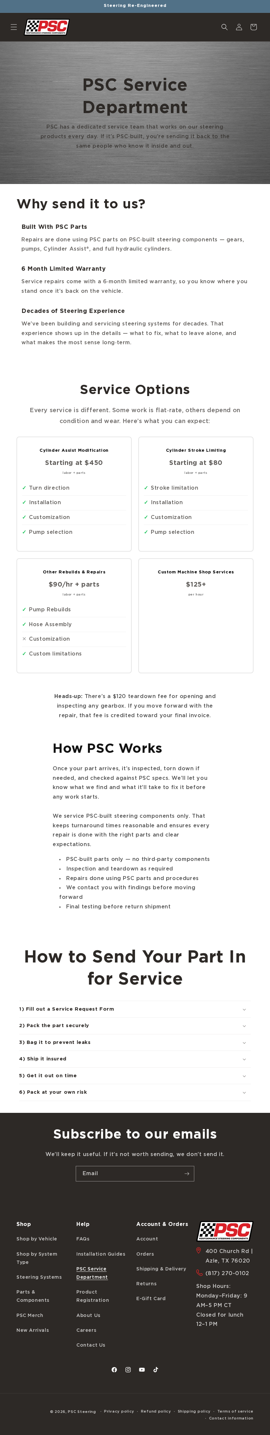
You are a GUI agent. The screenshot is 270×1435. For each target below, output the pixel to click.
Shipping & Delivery (161, 1269)
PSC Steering (82, 1412)
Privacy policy (119, 1411)
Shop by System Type (36, 1258)
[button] (14, 27)
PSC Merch (29, 1315)
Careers (86, 1330)
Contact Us (90, 1345)
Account (147, 1239)
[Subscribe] (186, 1173)
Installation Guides (100, 1254)
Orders (145, 1254)
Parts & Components (32, 1296)
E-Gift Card (151, 1299)
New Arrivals (32, 1330)
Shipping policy (194, 1411)
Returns (146, 1284)
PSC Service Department (92, 1273)
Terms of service (235, 1411)
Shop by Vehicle (36, 1239)
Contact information (231, 1418)
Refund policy (156, 1411)
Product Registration (92, 1296)
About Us (88, 1315)
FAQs (82, 1239)
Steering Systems (39, 1277)
